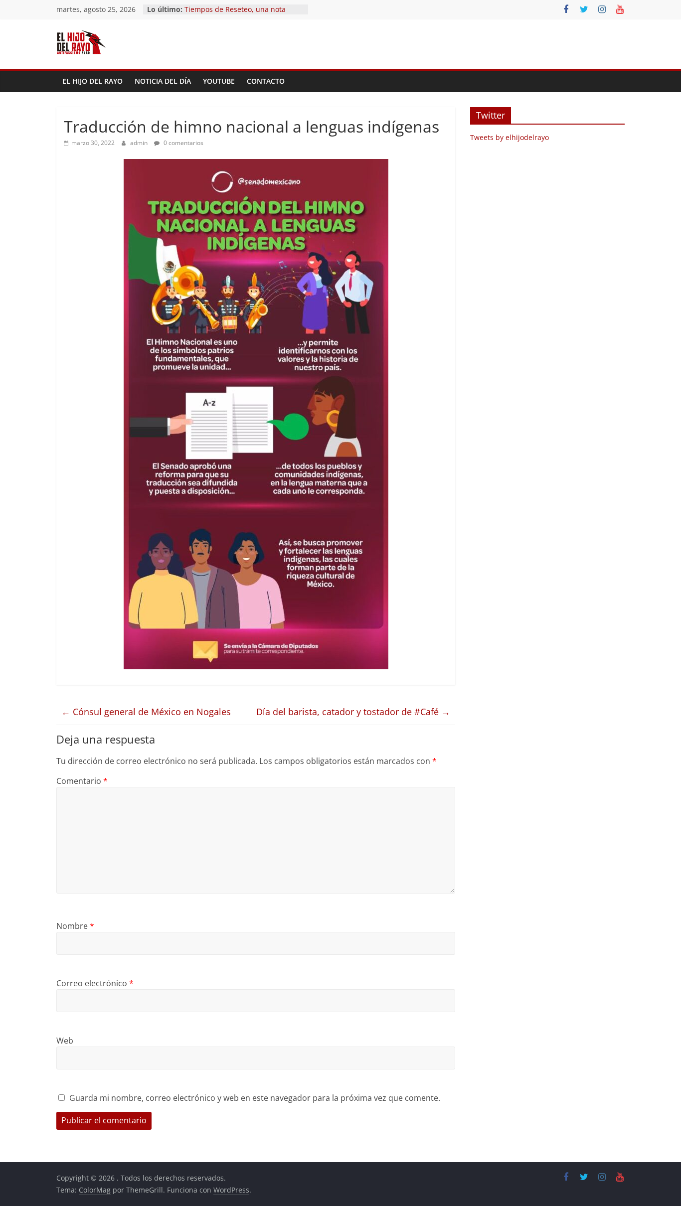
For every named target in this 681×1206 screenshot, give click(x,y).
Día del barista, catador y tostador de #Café (353, 712)
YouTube (219, 81)
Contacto (266, 81)
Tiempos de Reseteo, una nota (235, 9)
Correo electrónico (95, 983)
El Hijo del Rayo (92, 81)
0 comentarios (182, 143)
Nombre (75, 925)
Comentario (82, 780)
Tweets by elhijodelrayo (509, 137)
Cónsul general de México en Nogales (146, 712)
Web (64, 1040)
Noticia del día (163, 81)
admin (139, 143)
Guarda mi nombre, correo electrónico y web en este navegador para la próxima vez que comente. (254, 1097)
